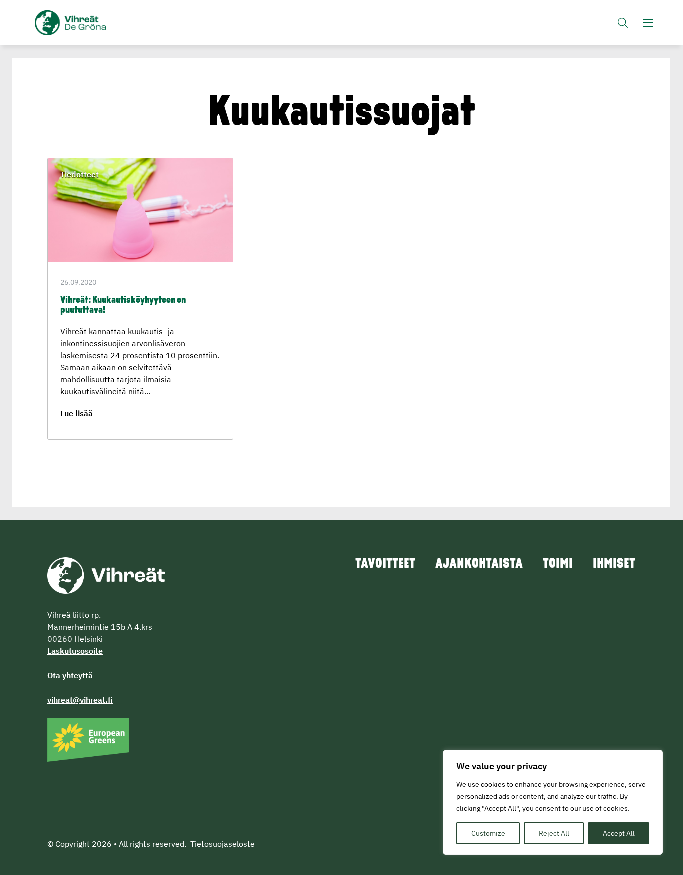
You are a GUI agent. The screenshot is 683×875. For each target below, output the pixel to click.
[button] (623, 23)
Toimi (558, 565)
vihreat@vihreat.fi (80, 700)
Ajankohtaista (479, 565)
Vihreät (93, 23)
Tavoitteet (386, 565)
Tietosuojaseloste (222, 844)
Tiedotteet (79, 175)
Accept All (619, 833)
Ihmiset (614, 565)
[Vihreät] (106, 575)
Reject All (554, 833)
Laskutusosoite (75, 651)
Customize (489, 833)
